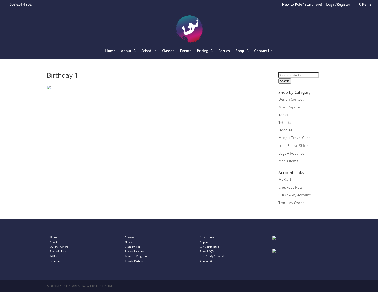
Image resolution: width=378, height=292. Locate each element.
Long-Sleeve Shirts (293, 145)
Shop (240, 51)
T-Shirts (284, 122)
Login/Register (338, 5)
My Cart (284, 179)
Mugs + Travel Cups (294, 137)
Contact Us (263, 51)
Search (284, 81)
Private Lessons (134, 251)
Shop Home (207, 237)
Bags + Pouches (291, 153)
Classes (168, 51)
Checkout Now (290, 187)
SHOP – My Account (294, 195)
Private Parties (134, 261)
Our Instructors (59, 246)
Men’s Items (288, 161)
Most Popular (289, 107)
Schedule (148, 51)
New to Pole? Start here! (302, 5)
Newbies (130, 242)
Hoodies (285, 130)
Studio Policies (58, 251)
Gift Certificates (209, 246)
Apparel (205, 242)
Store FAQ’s (207, 251)
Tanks (283, 114)
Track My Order (291, 202)
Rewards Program (136, 256)
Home (110, 51)
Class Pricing (132, 246)
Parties (224, 51)
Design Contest (291, 99)
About (53, 242)
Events (185, 51)
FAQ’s (53, 256)
